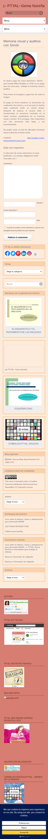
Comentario (8, 163)
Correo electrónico (10, 210)
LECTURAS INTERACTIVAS (17, 526)
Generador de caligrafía (23, 557)
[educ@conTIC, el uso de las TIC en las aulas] (11, 698)
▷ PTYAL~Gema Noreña (24, 6)
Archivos (8, 496)
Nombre (40, 203)
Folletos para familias (14, 531)
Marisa (8, 562)
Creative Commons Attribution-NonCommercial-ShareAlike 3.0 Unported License (21, 484)
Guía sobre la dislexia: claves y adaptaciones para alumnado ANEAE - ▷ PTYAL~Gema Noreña (24, 547)
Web (38, 220)
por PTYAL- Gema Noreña (16, 370)
